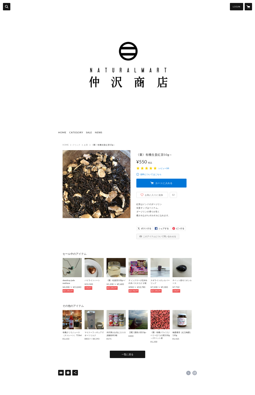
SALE (89, 132)
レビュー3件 (163, 168)
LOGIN (236, 6)
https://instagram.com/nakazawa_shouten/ (194, 373)
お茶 (86, 145)
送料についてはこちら (150, 174)
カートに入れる (164, 183)
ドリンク (76, 145)
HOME (62, 132)
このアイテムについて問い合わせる (159, 236)
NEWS (98, 132)
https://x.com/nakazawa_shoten (188, 373)
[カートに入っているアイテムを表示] (248, 6)
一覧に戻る (127, 354)
